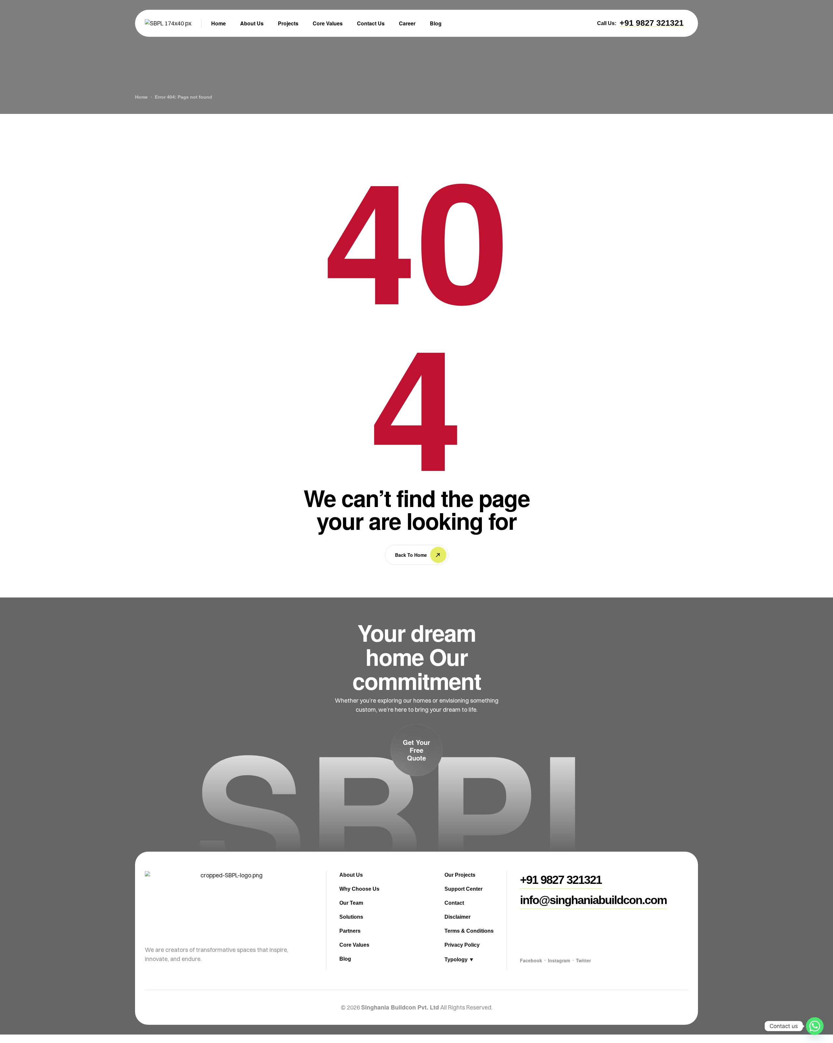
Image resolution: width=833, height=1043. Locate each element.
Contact (454, 903)
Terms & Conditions (469, 931)
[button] (652, 23)
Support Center (463, 889)
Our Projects (459, 875)
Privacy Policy (462, 945)
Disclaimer (457, 917)
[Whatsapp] (815, 1026)
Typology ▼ (459, 959)
